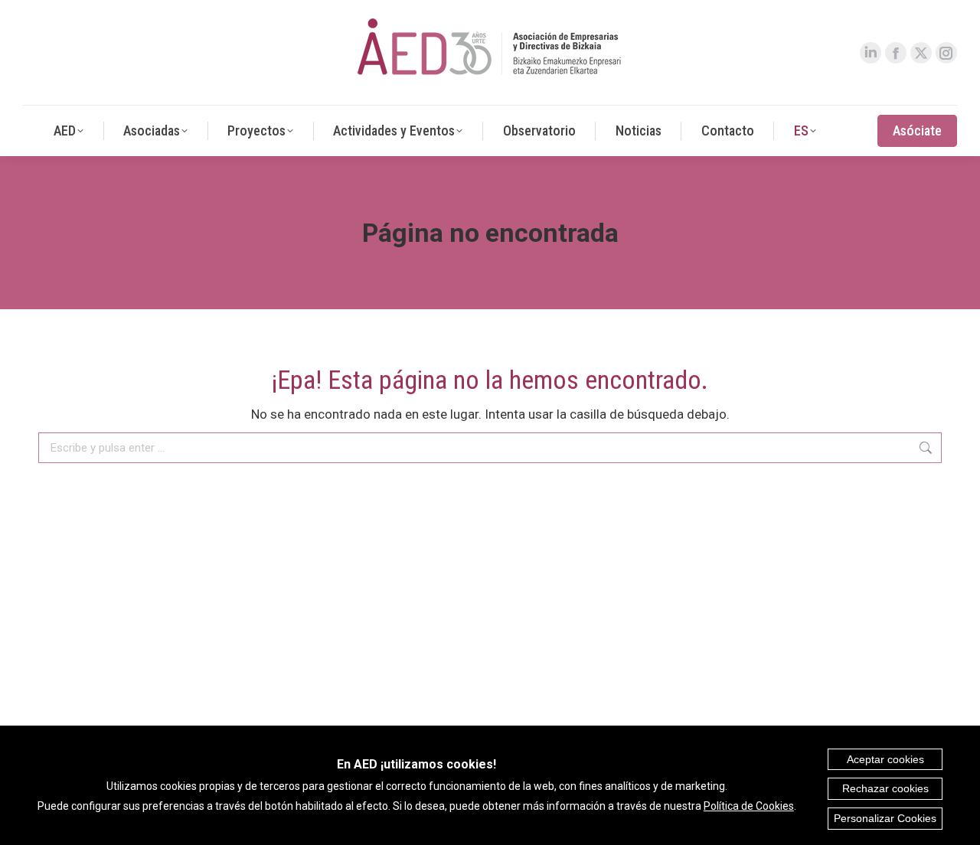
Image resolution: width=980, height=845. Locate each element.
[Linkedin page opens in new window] (870, 53)
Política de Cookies (749, 806)
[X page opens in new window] (921, 53)
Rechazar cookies (885, 788)
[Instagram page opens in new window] (946, 53)
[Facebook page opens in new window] (895, 53)
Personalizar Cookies (885, 818)
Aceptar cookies (885, 759)
